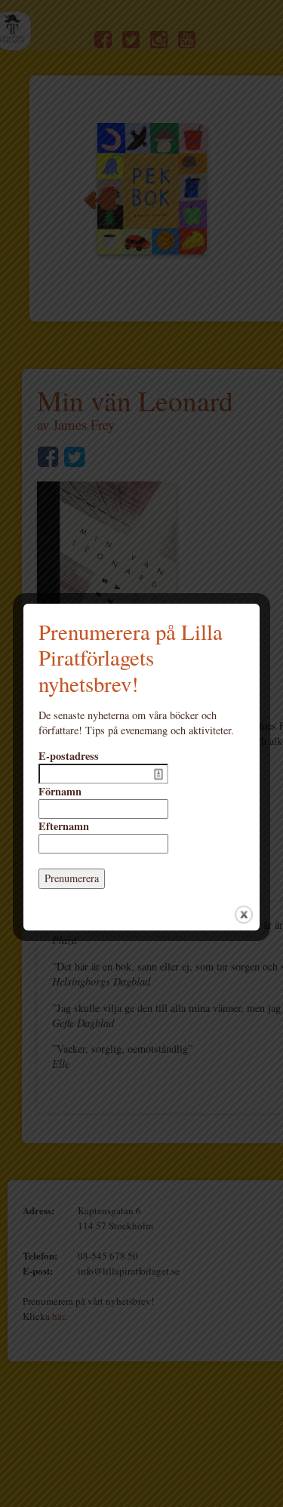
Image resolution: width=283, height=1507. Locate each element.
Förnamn (60, 791)
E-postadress (68, 756)
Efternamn (63, 826)
